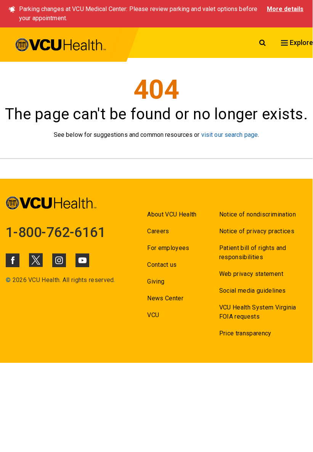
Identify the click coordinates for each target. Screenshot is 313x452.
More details (285, 9)
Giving (155, 281)
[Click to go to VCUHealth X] (36, 260)
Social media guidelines (252, 290)
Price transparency (245, 333)
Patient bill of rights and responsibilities (252, 252)
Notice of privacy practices (256, 231)
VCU (153, 315)
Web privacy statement (251, 273)
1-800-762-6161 (56, 232)
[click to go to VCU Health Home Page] (60, 46)
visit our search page (229, 134)
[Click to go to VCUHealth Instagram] (59, 260)
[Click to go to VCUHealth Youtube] (82, 260)
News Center (165, 298)
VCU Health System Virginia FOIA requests (257, 312)
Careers (158, 231)
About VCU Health (171, 214)
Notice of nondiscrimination (257, 214)
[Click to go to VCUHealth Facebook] (12, 260)
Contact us (162, 264)
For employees (168, 248)
